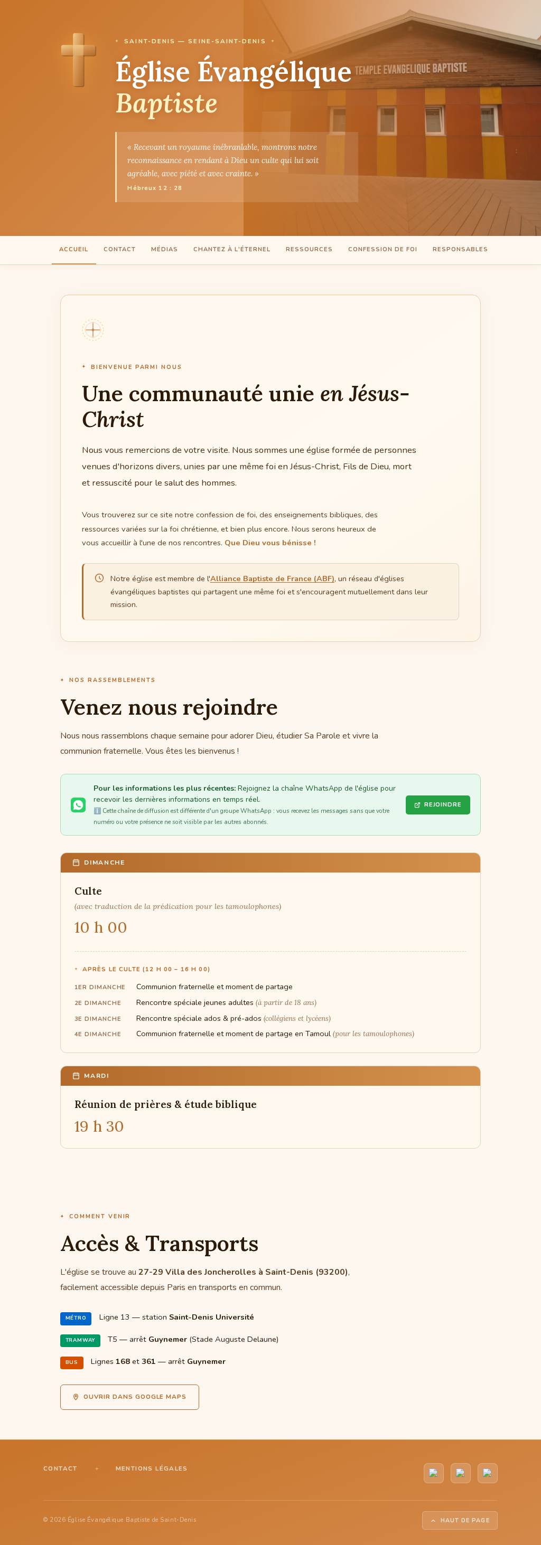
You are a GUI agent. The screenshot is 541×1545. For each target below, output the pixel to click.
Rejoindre (443, 805)
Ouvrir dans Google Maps (134, 1396)
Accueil (73, 249)
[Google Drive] (488, 1473)
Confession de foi (382, 249)
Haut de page (465, 1520)
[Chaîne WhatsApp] (461, 1473)
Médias (164, 249)
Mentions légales (152, 1468)
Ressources (309, 249)
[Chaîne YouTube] (434, 1473)
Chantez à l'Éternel (231, 249)
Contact (120, 249)
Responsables (460, 249)
